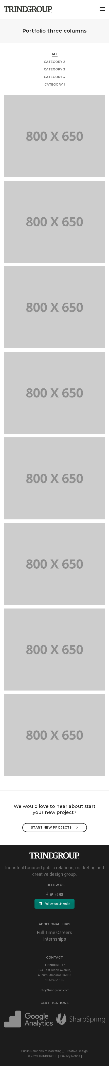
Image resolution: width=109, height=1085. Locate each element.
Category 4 (54, 77)
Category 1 (54, 84)
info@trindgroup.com (54, 990)
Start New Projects (52, 827)
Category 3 (54, 69)
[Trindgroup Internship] (28, 9)
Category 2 (54, 62)
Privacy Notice (70, 1056)
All (55, 54)
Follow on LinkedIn (57, 904)
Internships (54, 939)
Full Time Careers (54, 932)
